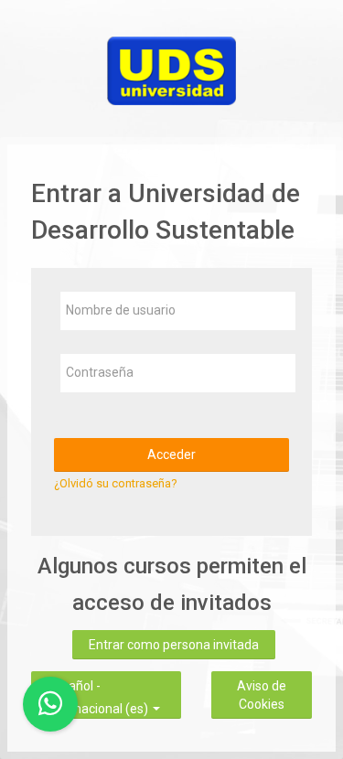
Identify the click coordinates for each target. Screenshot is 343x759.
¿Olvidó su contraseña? (115, 483)
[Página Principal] (171, 67)
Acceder (171, 454)
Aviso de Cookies (261, 695)
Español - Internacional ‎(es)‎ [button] (99, 683)
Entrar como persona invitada (174, 644)
